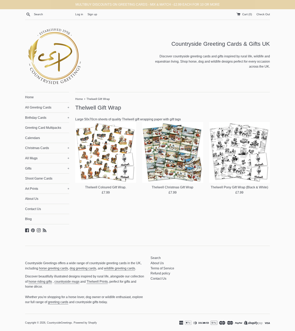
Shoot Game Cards (38, 178)
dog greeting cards (83, 268)
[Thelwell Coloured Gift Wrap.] (105, 152)
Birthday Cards (47, 117)
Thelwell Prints (97, 281)
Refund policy (160, 273)
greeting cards (58, 302)
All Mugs (47, 158)
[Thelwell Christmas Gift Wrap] (172, 152)
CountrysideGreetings (59, 322)
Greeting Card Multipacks (43, 127)
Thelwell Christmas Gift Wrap (172, 187)
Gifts (47, 168)
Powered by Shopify (85, 322)
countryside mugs (66, 281)
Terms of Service (162, 268)
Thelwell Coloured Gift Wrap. (105, 187)
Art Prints (47, 188)
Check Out (263, 14)
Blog (28, 219)
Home (29, 97)
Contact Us (33, 209)
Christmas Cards (47, 148)
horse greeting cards (53, 268)
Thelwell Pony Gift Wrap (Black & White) (239, 187)
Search (156, 258)
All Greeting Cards (47, 107)
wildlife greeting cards (119, 268)
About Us (31, 198)
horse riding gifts (40, 281)
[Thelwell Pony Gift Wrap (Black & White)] (239, 152)
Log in (79, 14)
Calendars (32, 138)
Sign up (92, 14)
